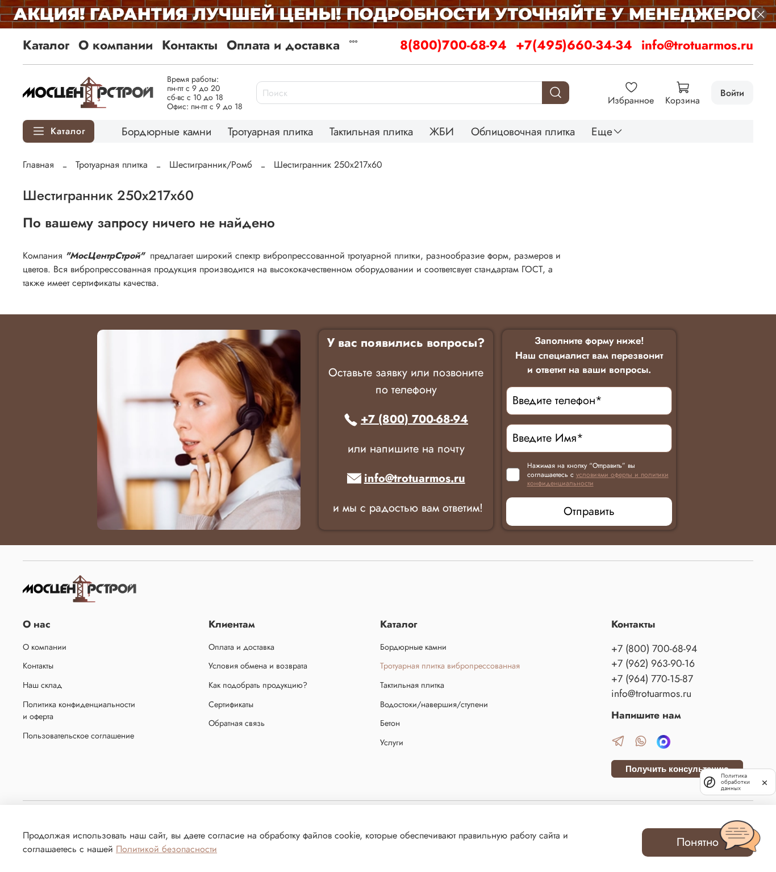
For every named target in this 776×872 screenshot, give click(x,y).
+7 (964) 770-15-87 (652, 678)
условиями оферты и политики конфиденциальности (598, 479)
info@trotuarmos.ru (697, 45)
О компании (115, 45)
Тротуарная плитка (270, 131)
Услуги (391, 742)
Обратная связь (236, 723)
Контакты (190, 45)
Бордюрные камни (166, 131)
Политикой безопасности (166, 849)
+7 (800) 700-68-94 (414, 419)
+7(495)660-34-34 (574, 45)
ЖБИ (441, 131)
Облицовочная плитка (523, 131)
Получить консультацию (677, 769)
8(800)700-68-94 (453, 45)
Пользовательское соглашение (78, 735)
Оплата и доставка (283, 45)
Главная (38, 164)
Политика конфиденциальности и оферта (79, 710)
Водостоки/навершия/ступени (434, 704)
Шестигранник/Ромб (210, 164)
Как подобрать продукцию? (257, 685)
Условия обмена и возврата (257, 665)
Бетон (390, 723)
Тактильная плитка (371, 131)
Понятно (698, 842)
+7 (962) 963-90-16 (653, 663)
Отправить (589, 511)
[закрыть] (764, 782)
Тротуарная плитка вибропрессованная (450, 665)
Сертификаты (230, 704)
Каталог (46, 45)
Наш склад (42, 685)
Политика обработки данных (735, 782)
